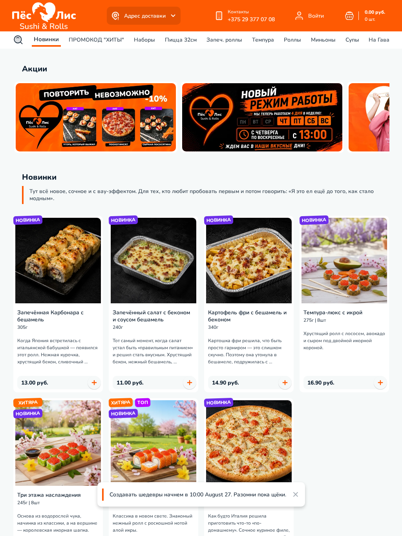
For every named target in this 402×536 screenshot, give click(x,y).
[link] (46, 15)
